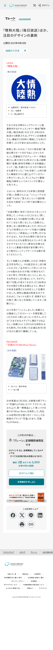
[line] (31, 515)
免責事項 (38, 574)
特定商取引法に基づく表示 (14, 577)
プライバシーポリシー (19, 581)
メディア (22, 552)
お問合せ (31, 588)
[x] (22, 515)
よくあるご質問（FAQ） (14, 588)
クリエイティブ (8, 552)
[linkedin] (40, 515)
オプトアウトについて (12, 585)
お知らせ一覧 (13, 574)
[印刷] (22, 524)
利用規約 (35, 581)
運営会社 (26, 574)
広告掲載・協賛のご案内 (37, 577)
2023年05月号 (25, 19)
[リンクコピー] (31, 524)
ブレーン (34, 552)
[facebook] (13, 515)
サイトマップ (43, 588)
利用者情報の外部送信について (35, 585)
